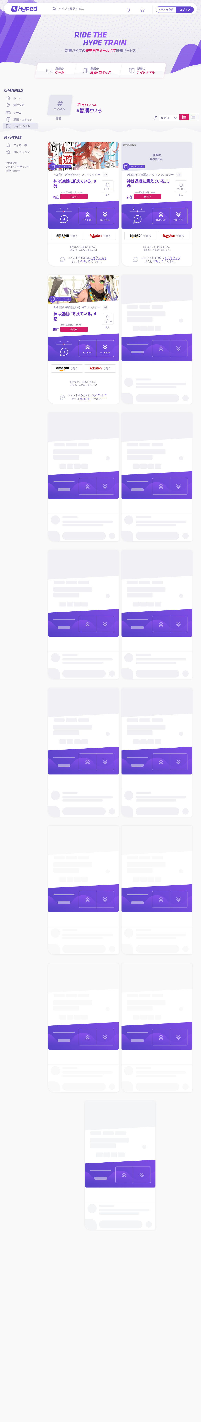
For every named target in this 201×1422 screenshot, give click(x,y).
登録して (85, 261)
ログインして (99, 257)
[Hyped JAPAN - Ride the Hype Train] (24, 9)
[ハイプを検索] (54, 9)
